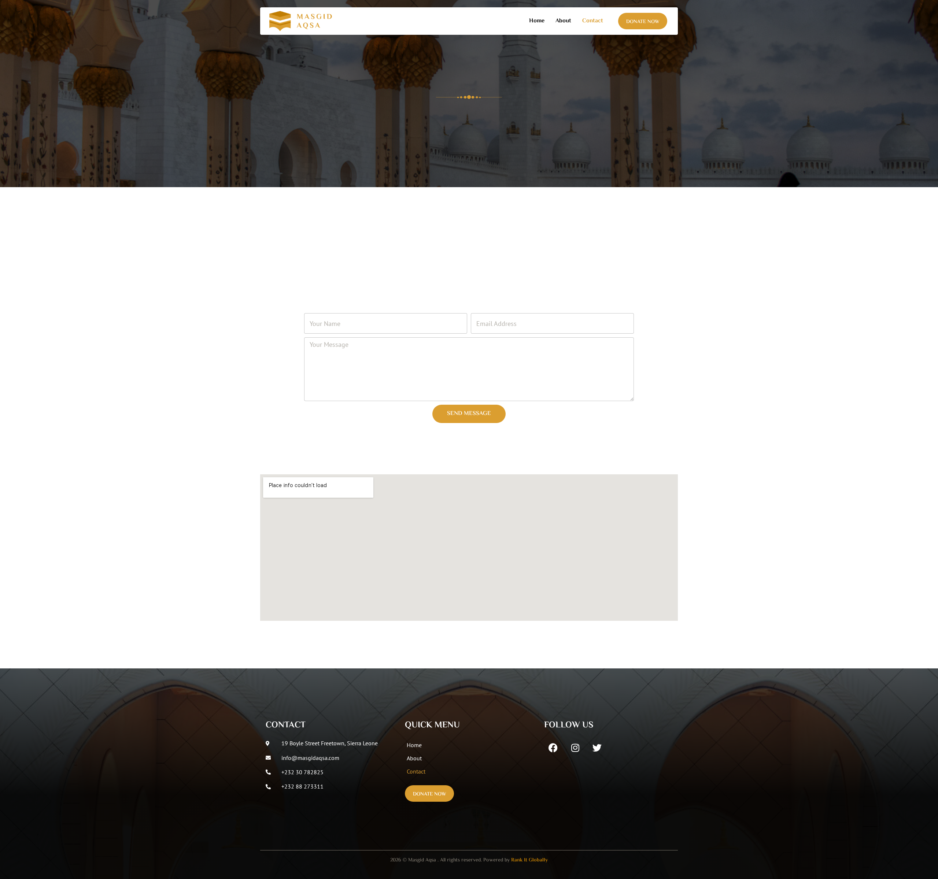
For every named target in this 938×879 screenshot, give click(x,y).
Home (536, 21)
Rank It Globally (529, 860)
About (563, 21)
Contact (592, 21)
